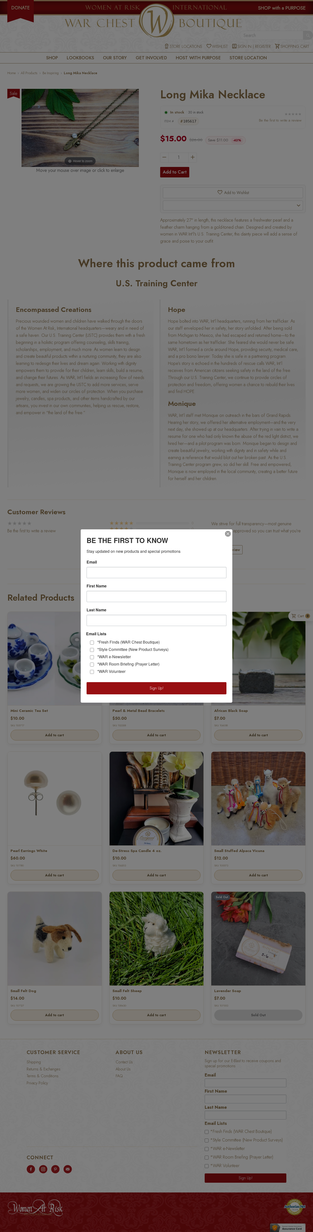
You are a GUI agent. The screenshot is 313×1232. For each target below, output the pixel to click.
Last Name (96, 610)
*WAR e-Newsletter (114, 656)
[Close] (228, 534)
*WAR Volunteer (111, 671)
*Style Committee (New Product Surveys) (132, 649)
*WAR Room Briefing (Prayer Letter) (128, 664)
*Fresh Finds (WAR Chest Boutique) (128, 642)
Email (92, 562)
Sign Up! (157, 688)
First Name (97, 586)
